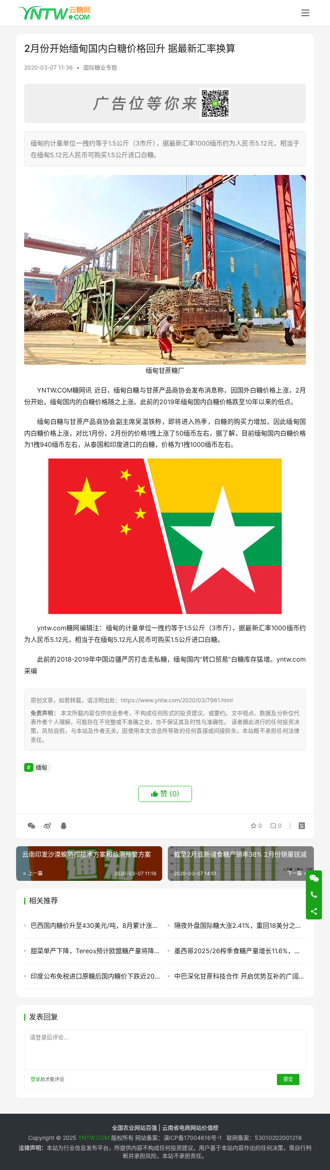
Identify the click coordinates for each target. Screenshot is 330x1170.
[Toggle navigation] (305, 13)
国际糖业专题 (100, 67)
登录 (35, 1079)
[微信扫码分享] (31, 825)
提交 (288, 1079)
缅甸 (41, 767)
